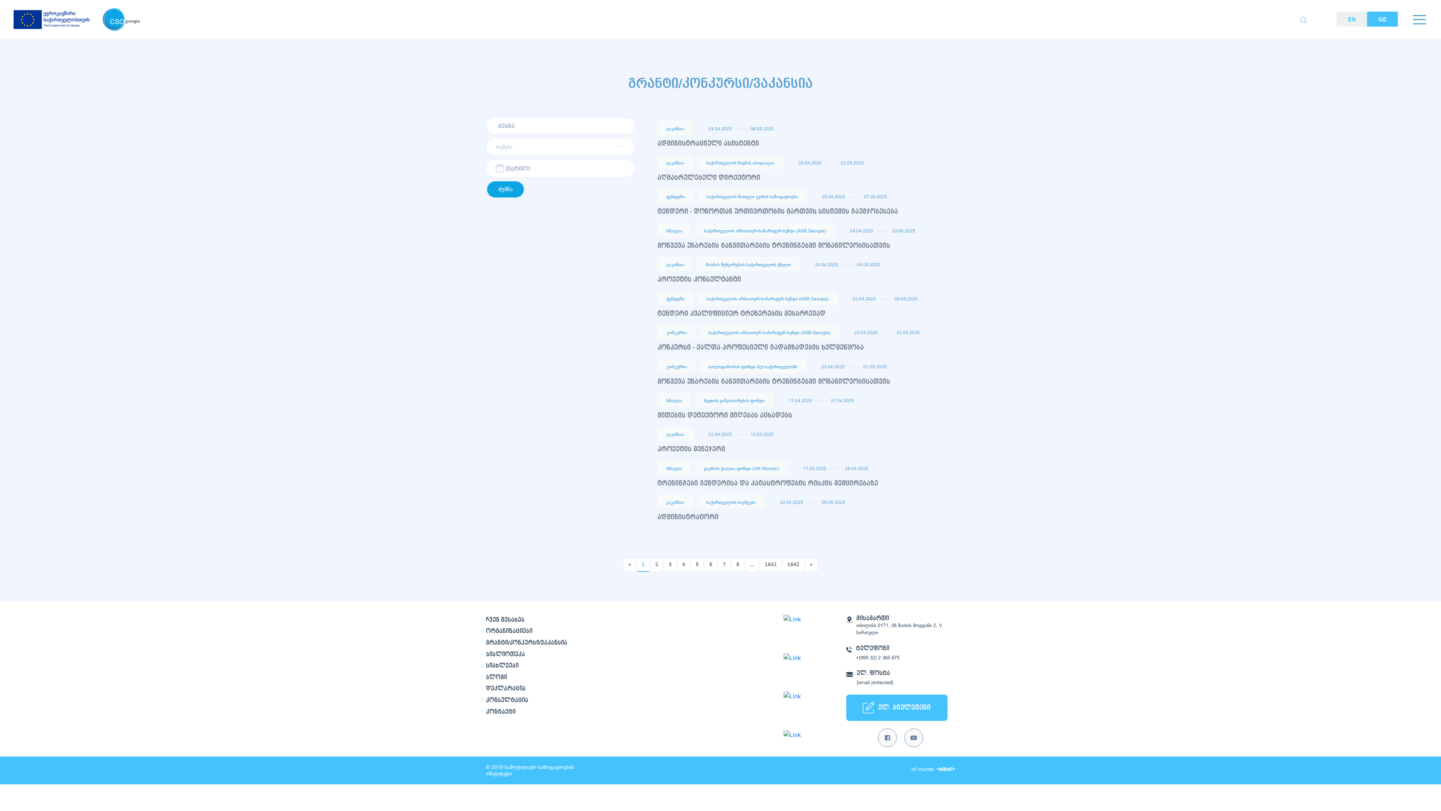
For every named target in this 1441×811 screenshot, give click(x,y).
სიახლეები (502, 665)
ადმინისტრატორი (688, 517)
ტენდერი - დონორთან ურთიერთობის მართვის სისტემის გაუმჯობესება (777, 211)
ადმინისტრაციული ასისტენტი (708, 143)
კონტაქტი (501, 712)
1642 (793, 564)
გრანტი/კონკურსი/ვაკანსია (526, 642)
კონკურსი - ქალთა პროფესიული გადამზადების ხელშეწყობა (760, 347)
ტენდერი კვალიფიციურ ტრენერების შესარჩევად (741, 314)
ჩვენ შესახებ (505, 620)
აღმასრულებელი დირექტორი (708, 178)
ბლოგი (496, 677)
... (752, 564)
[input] (560, 168)
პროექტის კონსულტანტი (699, 279)
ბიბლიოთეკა (505, 654)
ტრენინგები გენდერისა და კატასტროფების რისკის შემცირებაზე (767, 483)
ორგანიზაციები (509, 631)
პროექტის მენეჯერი (691, 449)
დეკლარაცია (506, 688)
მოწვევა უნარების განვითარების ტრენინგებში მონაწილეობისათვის (773, 246)
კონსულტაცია (507, 700)
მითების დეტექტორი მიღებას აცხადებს (724, 415)
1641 (771, 564)
